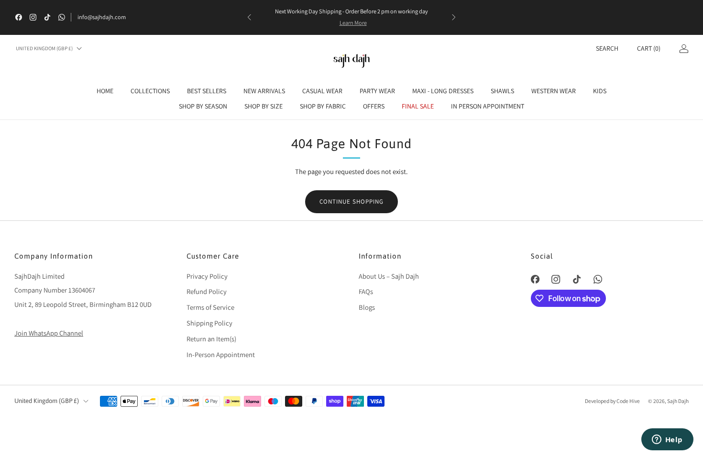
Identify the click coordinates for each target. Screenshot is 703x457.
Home (105, 91)
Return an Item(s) (211, 338)
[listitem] (351, 17)
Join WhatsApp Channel (48, 332)
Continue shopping (351, 201)
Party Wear (377, 91)
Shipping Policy (209, 322)
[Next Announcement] (454, 17)
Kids (599, 91)
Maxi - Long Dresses (442, 91)
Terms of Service (210, 307)
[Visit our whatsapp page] (62, 17)
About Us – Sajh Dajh (389, 276)
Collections (150, 91)
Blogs (367, 307)
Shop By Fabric (323, 106)
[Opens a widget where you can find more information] (667, 440)
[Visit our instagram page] (33, 17)
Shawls (502, 91)
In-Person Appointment (221, 354)
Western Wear (553, 91)
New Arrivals (264, 91)
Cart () (648, 48)
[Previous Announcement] (249, 17)
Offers (373, 106)
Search (607, 48)
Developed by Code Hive (613, 400)
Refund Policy (207, 291)
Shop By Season (203, 106)
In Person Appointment (487, 106)
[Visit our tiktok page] (47, 17)
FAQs (366, 291)
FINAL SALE (418, 106)
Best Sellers (206, 91)
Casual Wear (322, 91)
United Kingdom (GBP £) (44, 48)
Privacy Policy (207, 276)
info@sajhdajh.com (101, 17)
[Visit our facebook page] (18, 17)
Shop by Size (263, 106)
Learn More (353, 23)
